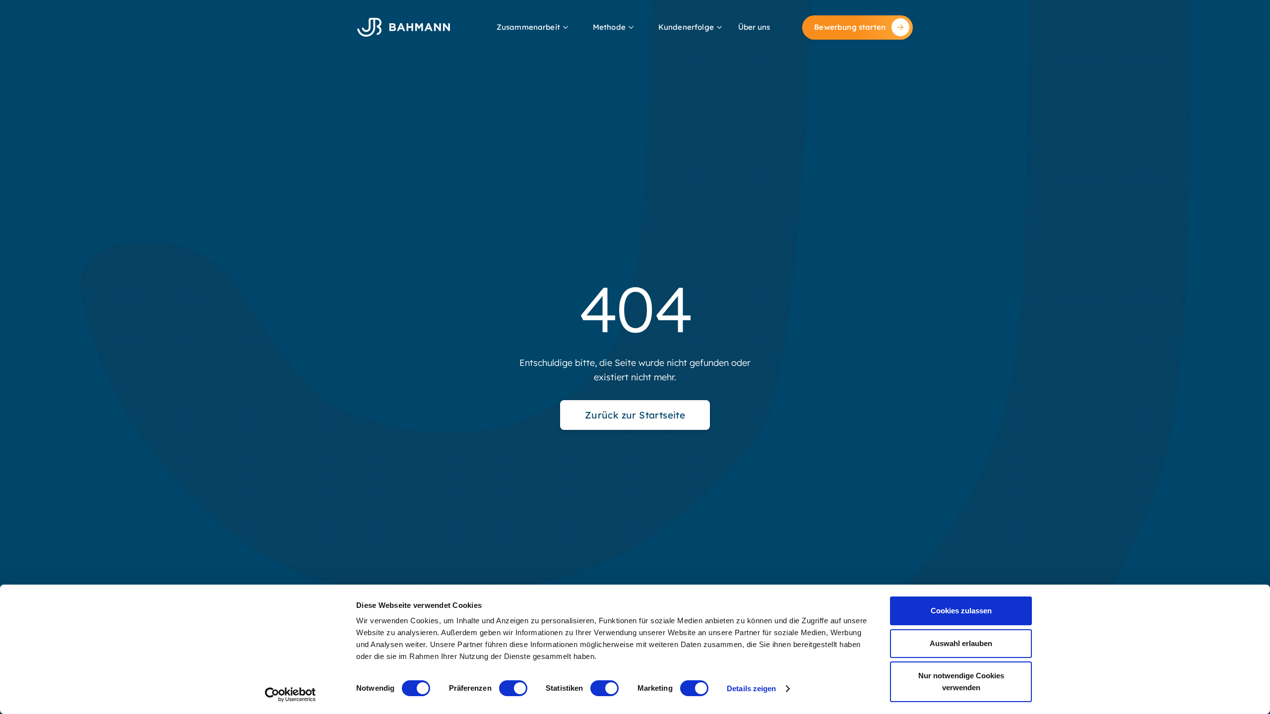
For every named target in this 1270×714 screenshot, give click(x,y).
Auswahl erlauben (961, 643)
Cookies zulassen (961, 610)
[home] (403, 27)
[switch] (513, 688)
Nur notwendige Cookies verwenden (961, 681)
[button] (534, 27)
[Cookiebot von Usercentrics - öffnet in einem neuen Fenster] (290, 694)
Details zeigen (751, 688)
